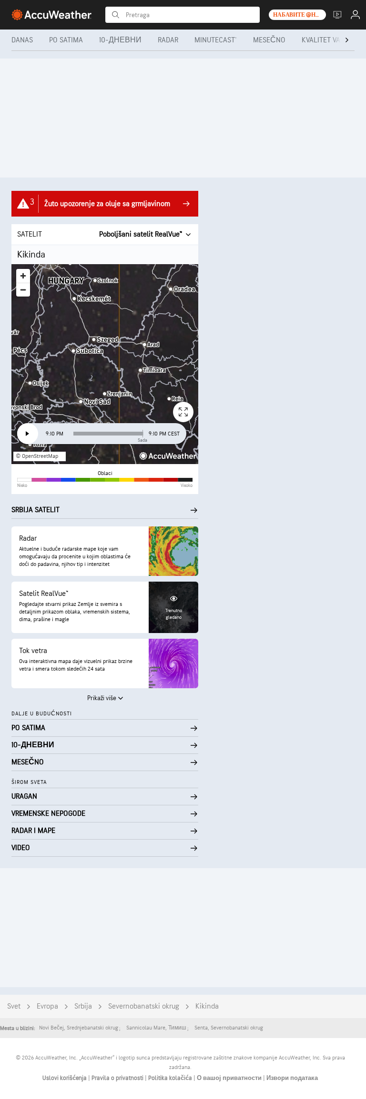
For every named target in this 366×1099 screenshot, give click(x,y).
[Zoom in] (23, 276)
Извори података (292, 1078)
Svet (13, 1006)
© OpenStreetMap (37, 456)
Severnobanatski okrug (143, 1006)
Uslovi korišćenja (65, 1078)
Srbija (83, 1006)
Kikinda (207, 1006)
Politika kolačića (170, 1078)
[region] (104, 364)
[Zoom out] (23, 290)
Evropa (47, 1006)
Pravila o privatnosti (118, 1078)
